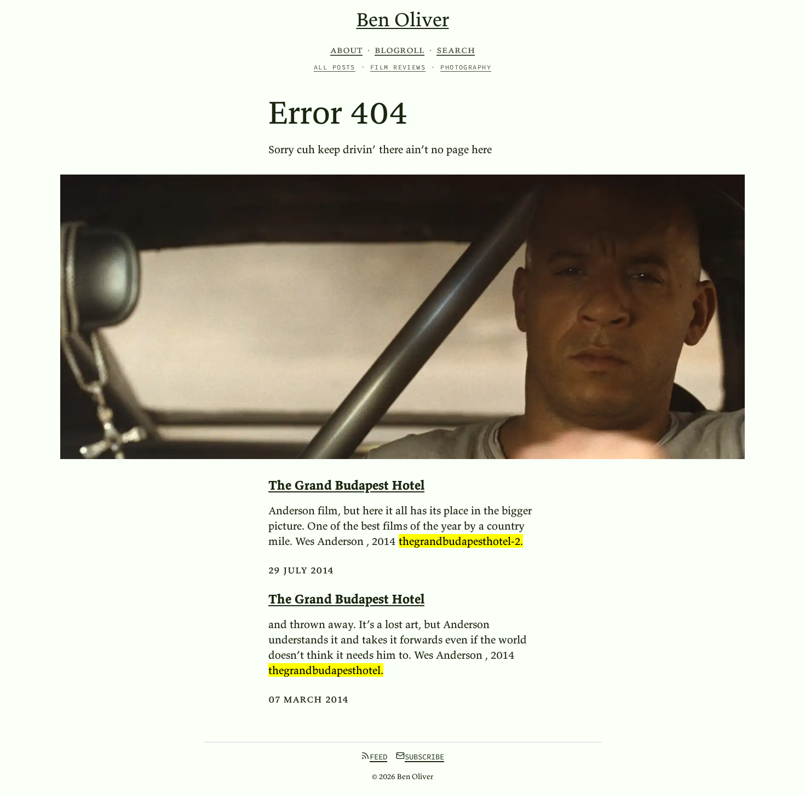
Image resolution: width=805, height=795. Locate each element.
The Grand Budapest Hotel (346, 485)
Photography (465, 67)
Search (455, 50)
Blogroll (399, 50)
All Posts (334, 67)
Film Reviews (398, 67)
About (346, 50)
